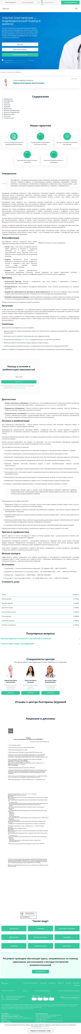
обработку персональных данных (18, 62)
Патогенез (7, 105)
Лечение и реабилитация (11, 110)
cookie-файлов (45, 1026)
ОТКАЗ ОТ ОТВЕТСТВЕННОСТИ (30, 983)
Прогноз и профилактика (11, 112)
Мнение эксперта (9, 114)
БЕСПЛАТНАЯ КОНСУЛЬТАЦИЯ (20, 54)
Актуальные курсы (40, 971)
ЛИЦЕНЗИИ (77, 985)
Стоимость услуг (9, 118)
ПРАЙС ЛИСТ (60, 983)
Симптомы (7, 106)
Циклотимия (67, 946)
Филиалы (25, 990)
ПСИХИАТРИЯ (43, 983)
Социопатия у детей (40, 946)
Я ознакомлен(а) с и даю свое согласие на (19, 60)
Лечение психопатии (40, 937)
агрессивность (25, 339)
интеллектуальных (51, 405)
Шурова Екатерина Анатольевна (28, 83)
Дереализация (14, 937)
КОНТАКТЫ (68, 983)
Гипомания (40, 928)
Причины (7, 103)
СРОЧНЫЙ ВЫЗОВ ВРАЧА (70, 2)
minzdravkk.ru (41, 1022)
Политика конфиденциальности (42, 990)
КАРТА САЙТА (76, 983)
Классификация (8, 101)
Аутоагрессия (14, 928)
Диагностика (8, 108)
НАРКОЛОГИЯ (52, 983)
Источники (7, 116)
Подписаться (18, 381)
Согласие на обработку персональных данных (69, 990)
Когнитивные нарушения (67, 928)
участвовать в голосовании (12, 999)
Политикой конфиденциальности (21, 60)
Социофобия (67, 937)
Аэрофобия (14, 946)
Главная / (3, 72)
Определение (8, 99)
